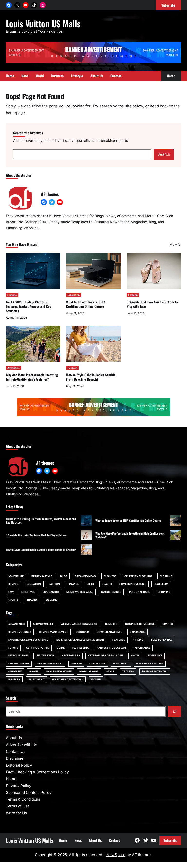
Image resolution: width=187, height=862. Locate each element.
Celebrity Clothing (138, 576)
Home (11, 779)
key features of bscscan (105, 655)
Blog (63, 576)
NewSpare (115, 855)
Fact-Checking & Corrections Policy (37, 772)
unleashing (36, 679)
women (96, 679)
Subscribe (170, 840)
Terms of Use (17, 806)
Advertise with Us (21, 744)
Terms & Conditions (23, 799)
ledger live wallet (50, 663)
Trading (32, 599)
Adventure (13, 367)
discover (82, 631)
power (34, 671)
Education (74, 295)
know (135, 655)
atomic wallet (43, 623)
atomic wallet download (79, 623)
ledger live (154, 655)
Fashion (133, 295)
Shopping (164, 591)
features (118, 639)
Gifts (90, 583)
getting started (37, 647)
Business (110, 576)
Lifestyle (28, 591)
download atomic (109, 631)
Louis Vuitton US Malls (43, 23)
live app (76, 663)
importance (142, 647)
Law (11, 591)
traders (128, 671)
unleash (14, 679)
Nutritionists (111, 591)
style (110, 671)
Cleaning (166, 576)
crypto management (53, 631)
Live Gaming (51, 591)
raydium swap (88, 671)
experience (137, 631)
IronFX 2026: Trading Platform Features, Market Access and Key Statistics (28, 306)
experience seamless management (80, 639)
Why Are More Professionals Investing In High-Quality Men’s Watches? (32, 377)
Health (107, 583)
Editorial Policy (19, 765)
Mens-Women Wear (79, 591)
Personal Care (139, 591)
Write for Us (16, 813)
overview (15, 671)
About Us (14, 737)
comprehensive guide (140, 623)
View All (175, 244)
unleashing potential (67, 679)
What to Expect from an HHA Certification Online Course (85, 304)
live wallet (97, 663)
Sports (13, 599)
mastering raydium (149, 663)
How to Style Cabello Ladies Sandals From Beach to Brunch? (90, 377)
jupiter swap (45, 655)
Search (164, 154)
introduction (18, 655)
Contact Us (15, 751)
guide (61, 647)
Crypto (13, 583)
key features (71, 655)
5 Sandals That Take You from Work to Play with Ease (152, 304)
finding (138, 639)
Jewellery (161, 583)
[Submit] (174, 711)
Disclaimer (15, 758)
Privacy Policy (18, 785)
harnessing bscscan (111, 647)
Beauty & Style (41, 576)
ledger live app (18, 663)
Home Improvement (132, 583)
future (13, 647)
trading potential (155, 671)
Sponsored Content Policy (29, 792)
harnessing (80, 647)
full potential (161, 639)
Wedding (51, 599)
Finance (12, 295)
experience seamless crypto (28, 639)
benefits (111, 623)
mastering (120, 663)
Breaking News (85, 576)
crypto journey (19, 631)
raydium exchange (59, 671)
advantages (16, 623)
